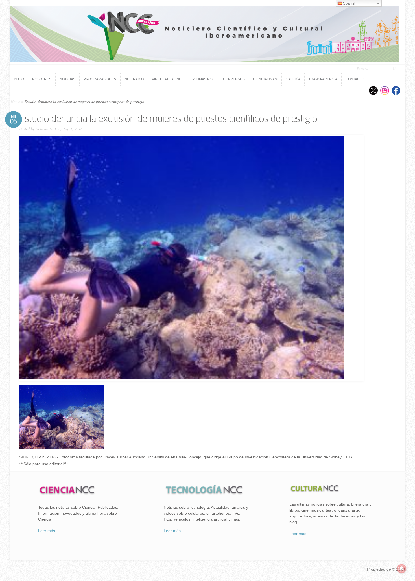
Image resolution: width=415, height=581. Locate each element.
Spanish (349, 3)
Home (15, 101)
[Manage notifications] (401, 568)
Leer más (46, 530)
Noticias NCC (46, 129)
